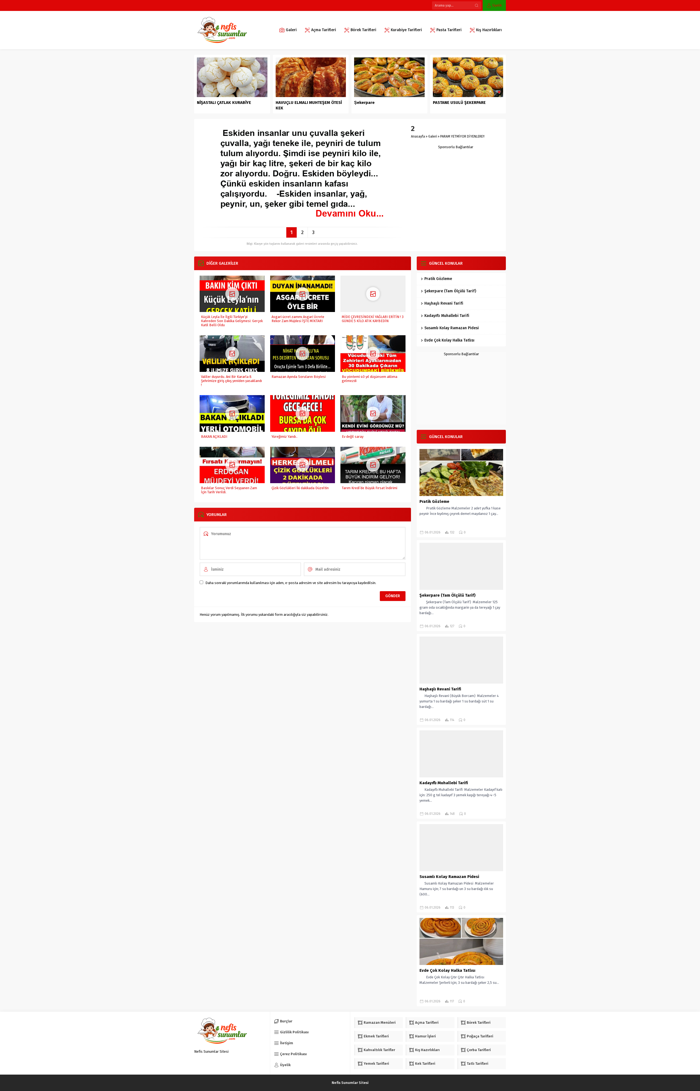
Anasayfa (418, 136)
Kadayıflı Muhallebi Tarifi (446, 315)
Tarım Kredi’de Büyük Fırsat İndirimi (369, 488)
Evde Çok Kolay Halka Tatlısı (449, 340)
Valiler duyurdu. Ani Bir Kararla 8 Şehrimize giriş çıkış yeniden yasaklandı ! (231, 381)
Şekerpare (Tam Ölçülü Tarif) (450, 291)
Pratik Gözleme (438, 278)
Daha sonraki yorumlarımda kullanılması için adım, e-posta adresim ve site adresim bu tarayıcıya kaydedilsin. (290, 583)
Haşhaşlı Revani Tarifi (443, 303)
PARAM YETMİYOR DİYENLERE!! (462, 136)
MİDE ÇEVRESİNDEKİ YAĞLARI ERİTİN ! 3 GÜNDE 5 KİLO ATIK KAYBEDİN (373, 319)
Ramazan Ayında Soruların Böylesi (299, 377)
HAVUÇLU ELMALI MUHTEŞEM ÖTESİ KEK (309, 105)
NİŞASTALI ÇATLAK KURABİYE (224, 102)
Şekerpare (364, 102)
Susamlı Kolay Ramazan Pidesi (451, 328)
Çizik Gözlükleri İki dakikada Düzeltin (300, 488)
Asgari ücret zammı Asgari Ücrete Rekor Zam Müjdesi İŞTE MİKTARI (298, 319)
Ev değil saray (352, 436)
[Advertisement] (455, 183)
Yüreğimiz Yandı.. (285, 436)
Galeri (432, 136)
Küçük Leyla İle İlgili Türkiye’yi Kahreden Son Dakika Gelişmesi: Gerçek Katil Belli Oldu (232, 321)
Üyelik (497, 5)
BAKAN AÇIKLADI (214, 436)
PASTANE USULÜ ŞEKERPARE (459, 102)
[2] (302, 221)
